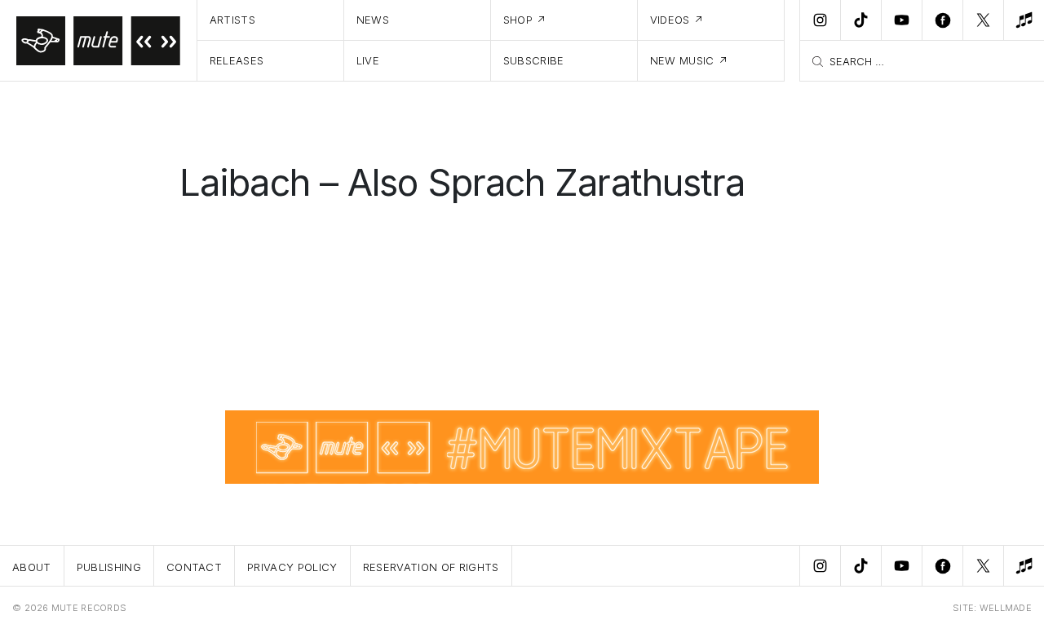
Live (367, 60)
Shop (518, 19)
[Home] (98, 41)
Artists (232, 19)
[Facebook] (942, 20)
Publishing (109, 567)
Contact (194, 567)
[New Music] (1023, 20)
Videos (670, 19)
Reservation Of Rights (431, 567)
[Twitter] (982, 20)
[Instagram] (819, 20)
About (31, 567)
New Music (682, 60)
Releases (237, 60)
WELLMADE (1006, 607)
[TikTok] (860, 20)
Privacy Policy (292, 567)
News (372, 19)
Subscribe (533, 60)
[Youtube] (901, 20)
